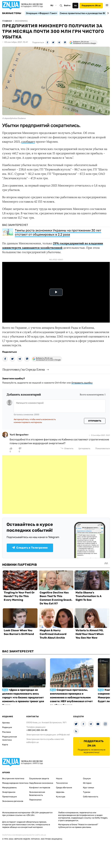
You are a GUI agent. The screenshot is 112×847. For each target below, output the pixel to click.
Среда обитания (64, 787)
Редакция (7, 727)
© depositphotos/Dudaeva (14, 118)
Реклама (6, 732)
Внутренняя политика (13, 778)
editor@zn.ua (32, 742)
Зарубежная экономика (41, 783)
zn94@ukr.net (63, 734)
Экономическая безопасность (37, 793)
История (87, 783)
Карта (5, 744)
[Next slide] (107, 13)
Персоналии (35, 799)
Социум (87, 778)
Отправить (94, 421)
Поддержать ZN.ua (91, 5)
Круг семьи (88, 787)
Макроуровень (9, 787)
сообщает (28, 141)
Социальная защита (39, 778)
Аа (75, 5)
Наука (59, 778)
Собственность (90, 796)
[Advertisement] (44, 484)
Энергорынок (8, 792)
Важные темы (11, 13)
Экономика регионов (12, 801)
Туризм (86, 792)
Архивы (6, 722)
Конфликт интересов (39, 787)
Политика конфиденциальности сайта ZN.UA (24, 835)
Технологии (62, 783)
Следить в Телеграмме (32, 547)
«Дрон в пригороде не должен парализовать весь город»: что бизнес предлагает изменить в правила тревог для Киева (23, 697)
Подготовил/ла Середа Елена (23, 369)
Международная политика (15, 783)
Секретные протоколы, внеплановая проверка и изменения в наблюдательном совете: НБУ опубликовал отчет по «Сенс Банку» (71, 697)
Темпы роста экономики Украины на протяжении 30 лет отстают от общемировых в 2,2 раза (58, 232)
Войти (67, 5)
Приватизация (9, 796)
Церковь (60, 792)
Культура (60, 796)
